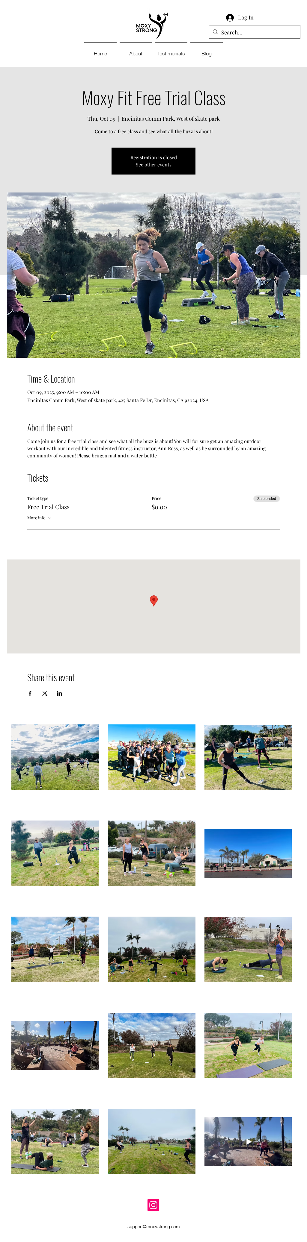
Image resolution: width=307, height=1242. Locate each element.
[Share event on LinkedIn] (59, 693)
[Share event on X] (45, 693)
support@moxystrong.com (153, 1226)
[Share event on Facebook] (30, 693)
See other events (153, 164)
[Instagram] (153, 1205)
